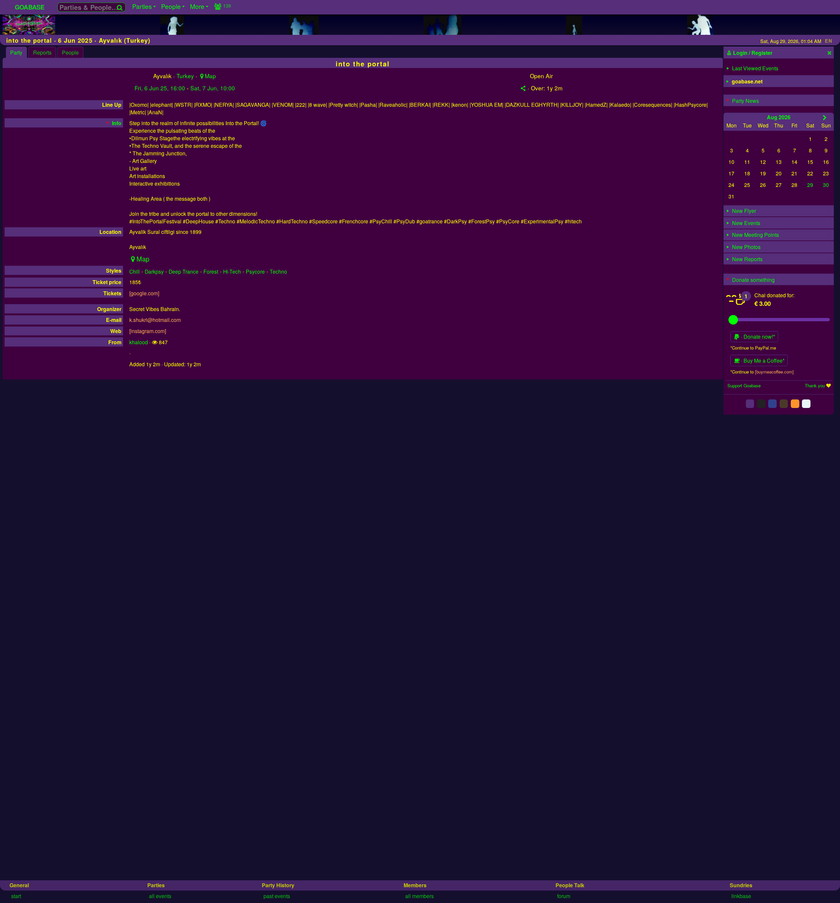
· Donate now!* (757, 336)
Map (210, 76)
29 (810, 185)
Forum (563, 896)
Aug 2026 (778, 117)
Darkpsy (154, 271)
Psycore (255, 271)
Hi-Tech (232, 271)
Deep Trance (184, 271)
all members (419, 896)
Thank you (815, 385)
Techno (278, 271)
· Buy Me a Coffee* (762, 360)
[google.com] (144, 293)
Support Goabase (744, 385)
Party (16, 52)
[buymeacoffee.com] (774, 371)
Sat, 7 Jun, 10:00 (212, 88)
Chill (134, 271)
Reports (42, 52)
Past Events (276, 896)
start (16, 896)
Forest (210, 271)
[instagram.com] (147, 331)
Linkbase (741, 896)
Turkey (185, 76)
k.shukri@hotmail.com (155, 320)
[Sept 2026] (824, 117)
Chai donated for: (774, 295)
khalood (138, 342)
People (70, 52)
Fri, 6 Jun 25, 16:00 (160, 88)
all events (160, 896)
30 (826, 185)
